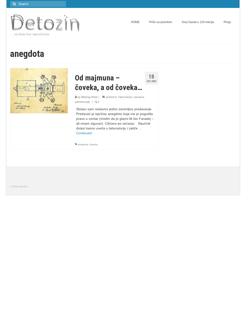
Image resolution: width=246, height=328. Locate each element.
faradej (94, 144)
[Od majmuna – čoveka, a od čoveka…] (39, 90)
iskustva (139, 97)
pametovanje (82, 101)
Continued (84, 133)
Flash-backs (125, 97)
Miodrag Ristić (89, 97)
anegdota (83, 144)
